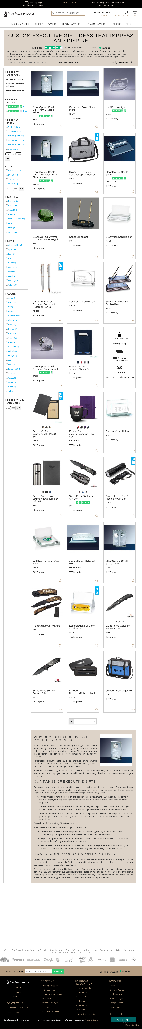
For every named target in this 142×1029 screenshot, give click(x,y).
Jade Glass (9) (13, 351)
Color (11, 293)
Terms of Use (47, 1007)
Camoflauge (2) (14, 316)
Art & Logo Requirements (52, 994)
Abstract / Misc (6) (15, 245)
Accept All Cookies (123, 1020)
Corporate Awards (45, 24)
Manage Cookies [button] (116, 1003)
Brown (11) (12, 311)
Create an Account (117, 990)
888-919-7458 (102, 12)
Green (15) (12, 338)
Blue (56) (11, 307)
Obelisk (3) (12, 267)
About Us (17, 988)
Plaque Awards (96, 24)
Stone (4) (11, 228)
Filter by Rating (13, 101)
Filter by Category (13, 74)
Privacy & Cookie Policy (94, 1020)
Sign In (112, 985)
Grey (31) (11, 342)
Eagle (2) (11, 254)
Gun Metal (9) (13, 347)
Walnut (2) (12, 378)
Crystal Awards (71, 24)
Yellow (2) (12, 391)
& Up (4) (25, 106)
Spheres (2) (12, 285)
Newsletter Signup (117, 998)
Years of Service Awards (85, 1014)
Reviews (16, 996)
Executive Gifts (71, 62)
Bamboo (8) (13, 201)
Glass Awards (81, 997)
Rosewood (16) (14, 369)
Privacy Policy (115, 1007)
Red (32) (11, 364)
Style (10, 241)
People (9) (12, 276)
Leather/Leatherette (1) (17, 219)
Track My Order (116, 994)
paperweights (45, 816)
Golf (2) (11, 258)
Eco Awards (80, 1010)
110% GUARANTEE (70, 2)
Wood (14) (12, 232)
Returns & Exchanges (50, 1003)
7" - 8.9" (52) (13, 179)
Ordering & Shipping (50, 985)
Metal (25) (12, 223)
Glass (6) (11, 214)
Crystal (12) (12, 210)
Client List (17, 992)
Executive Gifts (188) (15, 90)
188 (61, 62)
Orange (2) (12, 356)
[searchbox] (68, 13)
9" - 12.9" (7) (13, 184)
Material (13, 196)
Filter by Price (13, 121)
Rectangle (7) (13, 280)
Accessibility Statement (51, 1011)
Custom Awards (20, 24)
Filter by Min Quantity (15, 402)
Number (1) (12, 263)
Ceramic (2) (12, 205)
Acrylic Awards (81, 1001)
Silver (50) (12, 373)
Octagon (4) (12, 272)
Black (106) (12, 302)
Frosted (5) (12, 329)
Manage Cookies (132, 1025)
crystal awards (113, 797)
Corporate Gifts (122, 24)
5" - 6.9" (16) (13, 175)
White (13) (12, 382)
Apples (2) (12, 249)
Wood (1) (12, 387)
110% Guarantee (48, 990)
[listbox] (125, 62)
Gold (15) (12, 333)
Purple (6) (12, 360)
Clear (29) (12, 324)
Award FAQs (47, 998)
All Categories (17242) (14, 79)
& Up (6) (25, 111)
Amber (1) (12, 298)
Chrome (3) (12, 320)
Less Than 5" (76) (14, 170)
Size (9, 166)
